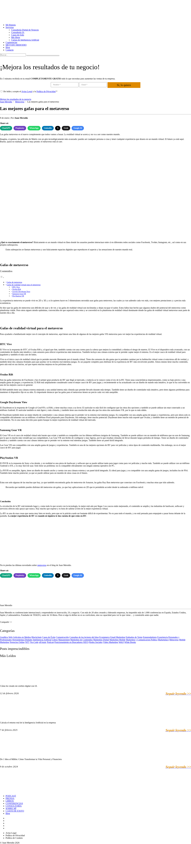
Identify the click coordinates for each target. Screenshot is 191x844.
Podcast (50, 642)
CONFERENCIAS (14, 803)
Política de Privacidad (46, 91)
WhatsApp (34, 128)
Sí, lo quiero (124, 85)
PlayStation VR (18, 296)
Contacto (10, 50)
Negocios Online (17, 642)
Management (64, 640)
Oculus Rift (16, 289)
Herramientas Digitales (22, 640)
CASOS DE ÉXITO (15, 811)
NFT (27, 642)
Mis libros (15, 37)
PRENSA (10, 798)
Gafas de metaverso (14, 282)
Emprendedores (150, 637)
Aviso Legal (26, 91)
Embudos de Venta (134, 637)
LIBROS (10, 801)
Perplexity (20, 128)
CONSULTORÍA (14, 806)
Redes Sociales (95, 642)
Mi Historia (11, 25)
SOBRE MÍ (11, 808)
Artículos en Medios (22, 637)
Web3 (121, 642)
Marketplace (163, 640)
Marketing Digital (101, 640)
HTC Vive (16, 287)
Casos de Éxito (48, 637)
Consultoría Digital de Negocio (25, 30)
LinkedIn (48, 128)
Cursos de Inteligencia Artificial (25, 40)
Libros (55, 640)
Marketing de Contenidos (81, 640)
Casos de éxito (17, 35)
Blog (8, 47)
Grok (66, 128)
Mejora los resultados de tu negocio (15, 99)
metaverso (41, 565)
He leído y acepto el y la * (30, 91)
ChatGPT (6, 128)
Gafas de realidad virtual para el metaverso (24, 285)
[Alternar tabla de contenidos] (2, 277)
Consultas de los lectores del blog (84, 637)
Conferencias (11, 42)
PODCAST (11, 796)
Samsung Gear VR (19, 294)
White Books (130, 642)
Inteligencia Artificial (42, 640)
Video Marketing (110, 642)
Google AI (78, 128)
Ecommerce (104, 637)
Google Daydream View (21, 291)
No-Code (34, 642)
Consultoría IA (17, 32)
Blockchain (36, 637)
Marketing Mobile (117, 640)
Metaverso (174, 640)
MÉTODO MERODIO (16, 45)
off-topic (42, 642)
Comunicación (62, 637)
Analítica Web (6, 637)
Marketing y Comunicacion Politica (141, 640)
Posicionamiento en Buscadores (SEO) (71, 642)
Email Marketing (117, 637)
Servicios (10, 27)
